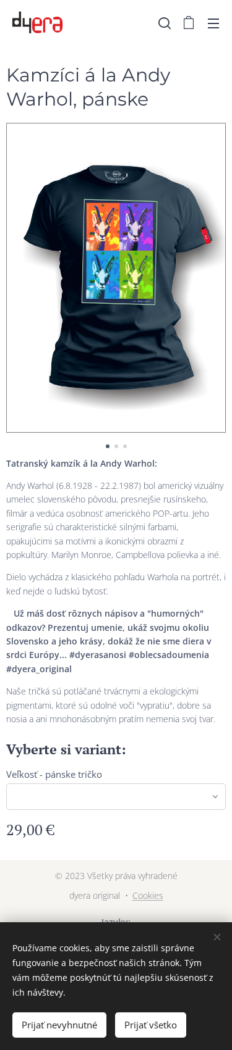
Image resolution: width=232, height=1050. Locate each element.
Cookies (147, 895)
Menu (213, 22)
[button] (164, 22)
